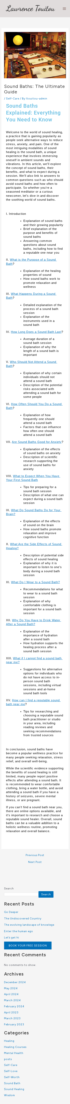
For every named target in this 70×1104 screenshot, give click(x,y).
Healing (9, 1040)
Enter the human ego (18, 931)
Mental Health (13, 1053)
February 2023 (14, 1024)
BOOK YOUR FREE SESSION (28, 945)
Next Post (35, 862)
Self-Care (12, 98)
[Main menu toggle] (64, 9)
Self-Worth (12, 1077)
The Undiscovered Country (22, 918)
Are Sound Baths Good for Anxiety (37, 442)
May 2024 (11, 988)
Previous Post (35, 855)
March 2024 (12, 1000)
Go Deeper (11, 912)
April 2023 (11, 1012)
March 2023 (12, 1018)
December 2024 (15, 982)
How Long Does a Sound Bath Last (36, 331)
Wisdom (9, 1095)
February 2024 (14, 1006)
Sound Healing (14, 1089)
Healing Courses (15, 1046)
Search (9, 888)
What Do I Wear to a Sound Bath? (35, 582)
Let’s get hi (11, 937)
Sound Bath (12, 1083)
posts (8, 1059)
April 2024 (11, 994)
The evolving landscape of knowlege (29, 924)
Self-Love (11, 1071)
